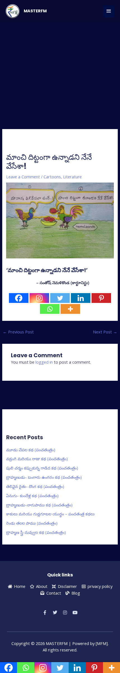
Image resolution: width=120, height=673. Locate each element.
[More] (70, 309)
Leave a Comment (23, 176)
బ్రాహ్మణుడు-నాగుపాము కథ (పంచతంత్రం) (39, 505)
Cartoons (52, 176)
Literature (72, 176)
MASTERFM (35, 11)
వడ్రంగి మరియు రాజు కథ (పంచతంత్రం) (37, 458)
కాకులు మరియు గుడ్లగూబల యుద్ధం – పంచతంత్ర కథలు (50, 514)
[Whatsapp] (49, 309)
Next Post (105, 332)
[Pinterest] (101, 298)
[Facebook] (18, 298)
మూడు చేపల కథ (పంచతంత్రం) (30, 449)
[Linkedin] (80, 298)
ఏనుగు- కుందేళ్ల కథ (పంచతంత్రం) (32, 495)
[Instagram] (39, 298)
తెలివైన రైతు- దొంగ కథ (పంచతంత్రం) (35, 486)
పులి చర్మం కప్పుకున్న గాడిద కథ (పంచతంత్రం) (42, 468)
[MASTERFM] (13, 11)
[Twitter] (60, 298)
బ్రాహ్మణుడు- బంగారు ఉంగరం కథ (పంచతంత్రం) (44, 477)
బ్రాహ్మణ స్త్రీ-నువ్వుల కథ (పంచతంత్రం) (36, 532)
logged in (44, 362)
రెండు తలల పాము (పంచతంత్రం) (31, 523)
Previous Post (18, 332)
